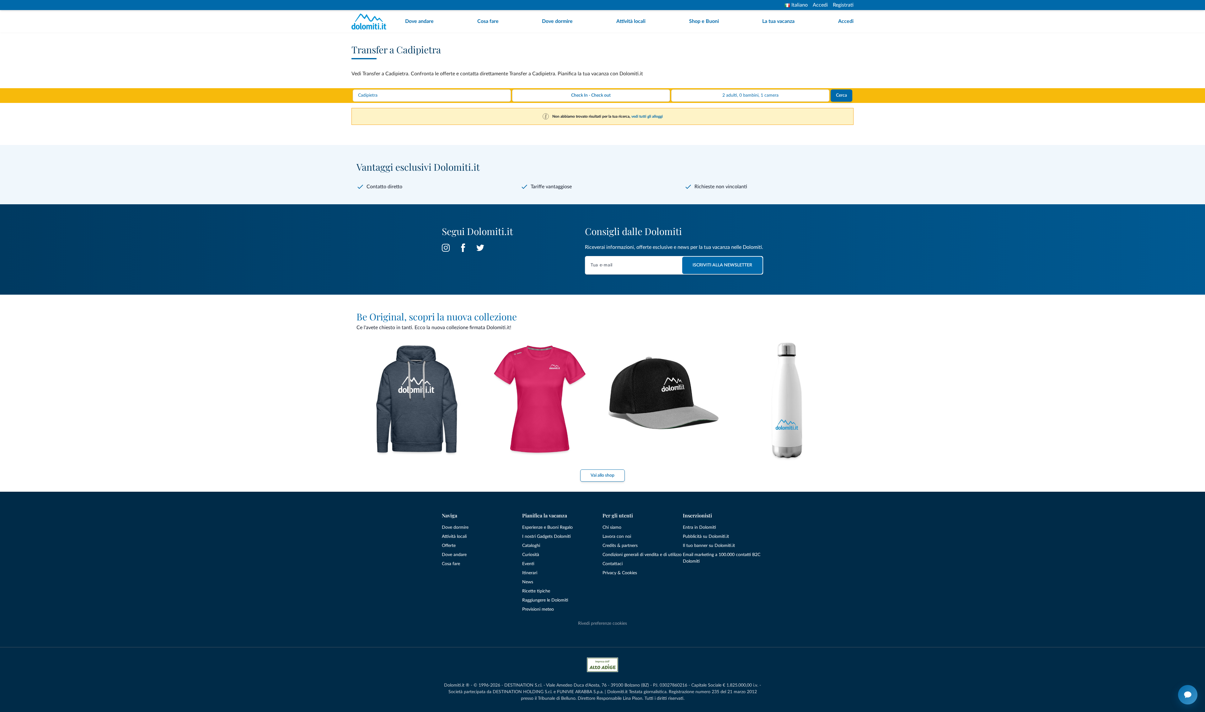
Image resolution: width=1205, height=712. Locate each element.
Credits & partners (620, 545)
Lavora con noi (616, 536)
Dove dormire (557, 21)
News (527, 582)
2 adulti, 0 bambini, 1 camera (750, 95)
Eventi (528, 564)
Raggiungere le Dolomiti (545, 600)
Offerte (449, 545)
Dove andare (419, 21)
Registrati (843, 5)
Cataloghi (531, 545)
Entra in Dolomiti (699, 527)
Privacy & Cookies (619, 573)
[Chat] (1187, 694)
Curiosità (530, 555)
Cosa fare (488, 21)
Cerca (841, 95)
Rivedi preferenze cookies (602, 623)
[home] (370, 21)
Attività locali (630, 21)
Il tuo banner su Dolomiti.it (709, 545)
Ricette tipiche (536, 591)
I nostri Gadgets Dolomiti (546, 536)
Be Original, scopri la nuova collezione (436, 316)
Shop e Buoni (704, 21)
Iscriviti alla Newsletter (722, 265)
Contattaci (612, 564)
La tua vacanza (778, 21)
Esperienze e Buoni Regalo (547, 527)
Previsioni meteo (538, 609)
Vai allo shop (602, 475)
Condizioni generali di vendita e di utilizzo (642, 555)
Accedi (820, 5)
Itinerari (529, 573)
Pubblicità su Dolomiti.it (706, 536)
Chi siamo (611, 527)
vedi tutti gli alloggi (647, 116)
